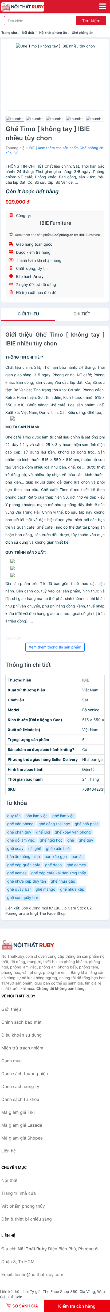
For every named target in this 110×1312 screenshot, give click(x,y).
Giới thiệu (28, 313)
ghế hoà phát (86, 823)
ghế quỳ (86, 840)
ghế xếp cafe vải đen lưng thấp (58, 873)
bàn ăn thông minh (23, 856)
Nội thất (28, 33)
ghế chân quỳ (19, 832)
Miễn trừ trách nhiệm (22, 1048)
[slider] (15, 119)
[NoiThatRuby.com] (31, 6)
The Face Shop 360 (60, 1291)
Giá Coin (15, 1297)
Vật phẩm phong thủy (23, 1206)
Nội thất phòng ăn (53, 33)
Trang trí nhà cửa (18, 1193)
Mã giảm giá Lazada (21, 1125)
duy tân (14, 815)
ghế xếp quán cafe (23, 865)
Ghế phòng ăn (82, 33)
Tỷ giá (35, 1291)
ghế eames (76, 865)
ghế (70, 840)
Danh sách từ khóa (20, 1099)
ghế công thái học (54, 823)
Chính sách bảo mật (21, 1022)
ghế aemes (16, 873)
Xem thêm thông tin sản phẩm (55, 647)
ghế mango (45, 889)
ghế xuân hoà (58, 848)
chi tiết (81, 313)
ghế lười (43, 832)
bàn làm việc (36, 815)
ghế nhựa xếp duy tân (26, 881)
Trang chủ (9, 33)
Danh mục (11, 1060)
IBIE (32, 148)
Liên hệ (8, 1150)
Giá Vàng (87, 1291)
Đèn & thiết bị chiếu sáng (26, 1219)
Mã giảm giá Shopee (22, 1138)
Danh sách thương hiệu (24, 1073)
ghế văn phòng (20, 823)
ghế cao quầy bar (22, 897)
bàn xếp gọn (56, 856)
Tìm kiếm (91, 20)
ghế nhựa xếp (72, 889)
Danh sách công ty (20, 1086)
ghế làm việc (63, 815)
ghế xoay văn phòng (73, 832)
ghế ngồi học (51, 840)
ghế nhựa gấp (63, 881)
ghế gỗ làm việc (21, 840)
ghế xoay (15, 848)
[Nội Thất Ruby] (28, 945)
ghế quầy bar (19, 889)
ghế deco (53, 865)
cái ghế (34, 848)
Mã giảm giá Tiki (18, 1112)
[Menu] (102, 6)
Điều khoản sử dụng (21, 1035)
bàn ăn (78, 856)
